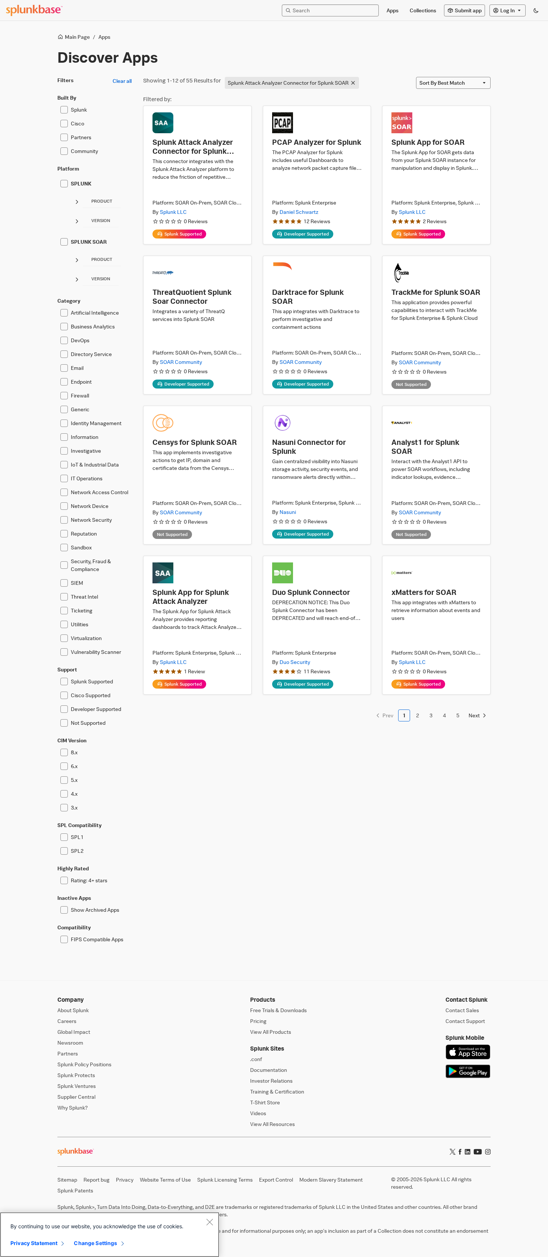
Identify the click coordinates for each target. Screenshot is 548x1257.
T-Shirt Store (265, 1102)
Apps (104, 37)
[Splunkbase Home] (34, 10)
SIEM (77, 583)
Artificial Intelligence (95, 312)
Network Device (89, 506)
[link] (384, 715)
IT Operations (87, 478)
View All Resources (272, 1124)
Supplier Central (76, 1097)
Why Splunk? (72, 1107)
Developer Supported (96, 709)
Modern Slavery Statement (331, 1179)
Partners (81, 137)
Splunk (79, 109)
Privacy (124, 1179)
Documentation (268, 1070)
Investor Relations (271, 1080)
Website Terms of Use (165, 1179)
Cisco (77, 123)
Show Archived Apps (95, 910)
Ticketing (81, 610)
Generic (80, 409)
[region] (109, 1234)
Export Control (276, 1179)
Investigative (86, 450)
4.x (74, 793)
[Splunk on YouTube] (477, 1152)
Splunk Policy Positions (84, 1064)
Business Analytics (93, 326)
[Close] (209, 1222)
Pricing (258, 1021)
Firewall (80, 395)
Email (77, 368)
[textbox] (334, 10)
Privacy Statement (33, 1243)
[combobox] (453, 83)
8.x (74, 752)
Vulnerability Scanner (96, 652)
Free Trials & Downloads (278, 1010)
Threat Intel (84, 596)
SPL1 (77, 837)
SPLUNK (81, 183)
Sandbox (81, 547)
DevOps (80, 340)
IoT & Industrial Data (95, 464)
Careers (66, 1021)
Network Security (91, 520)
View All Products (270, 1032)
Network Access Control (99, 492)
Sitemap (67, 1179)
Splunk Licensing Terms (225, 1179)
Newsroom (70, 1042)
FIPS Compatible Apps (97, 939)
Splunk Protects (76, 1075)
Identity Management (96, 423)
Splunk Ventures (76, 1086)
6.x (74, 766)
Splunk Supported (92, 681)
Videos (258, 1113)
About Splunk (73, 1010)
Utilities (79, 624)
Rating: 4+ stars (89, 880)
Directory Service (91, 354)
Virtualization (86, 638)
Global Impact (73, 1032)
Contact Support (465, 1021)
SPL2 (77, 851)
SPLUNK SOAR (89, 241)
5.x (74, 780)
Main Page (77, 37)
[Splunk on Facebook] (460, 1152)
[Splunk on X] (453, 1152)
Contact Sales (462, 1010)
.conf (256, 1059)
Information (84, 437)
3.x (74, 807)
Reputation (84, 533)
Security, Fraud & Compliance (91, 565)
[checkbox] (64, 109)
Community (84, 151)
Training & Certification (277, 1091)
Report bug (97, 1179)
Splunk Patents (75, 1190)
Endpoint (81, 381)
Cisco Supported (90, 695)
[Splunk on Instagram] (488, 1152)
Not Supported (88, 723)
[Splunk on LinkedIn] (467, 1152)
